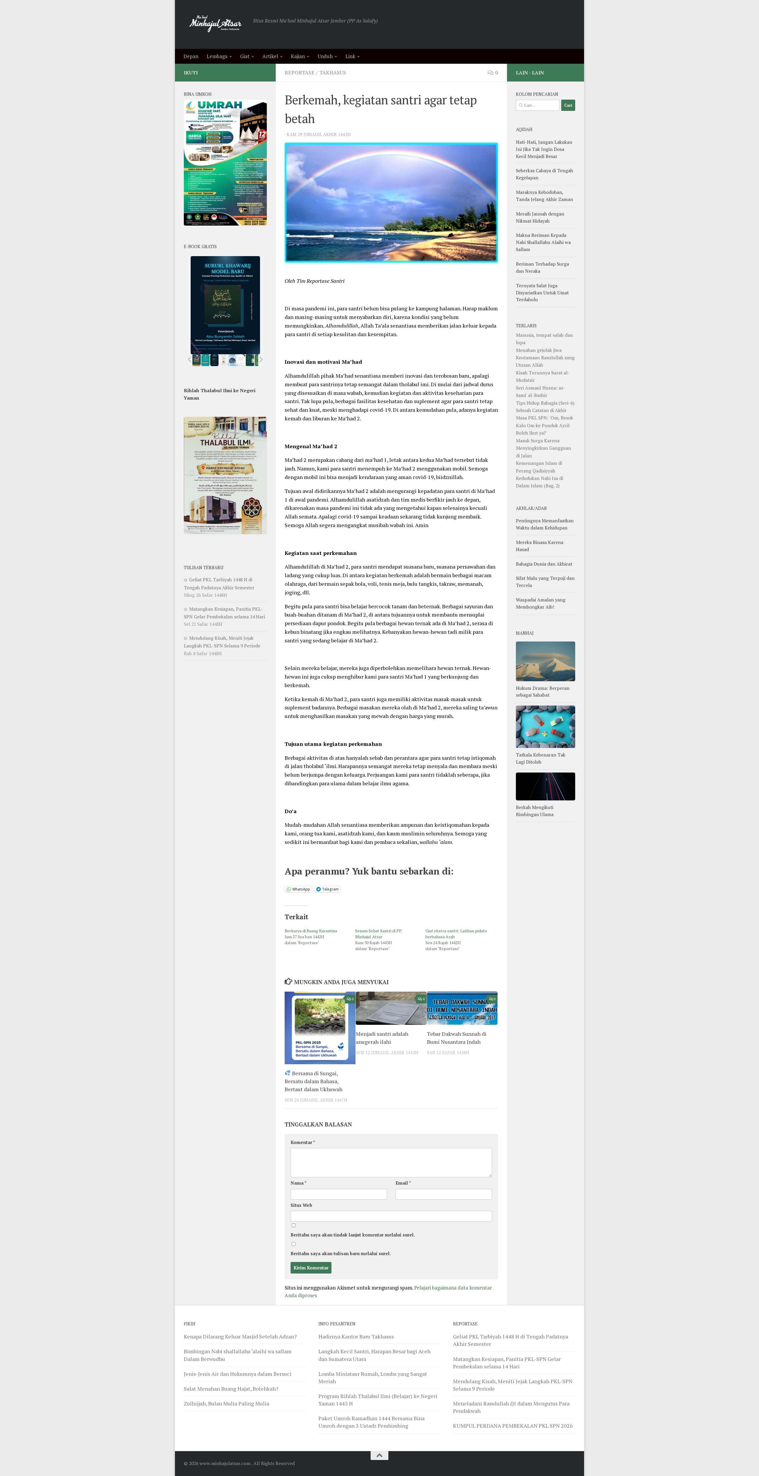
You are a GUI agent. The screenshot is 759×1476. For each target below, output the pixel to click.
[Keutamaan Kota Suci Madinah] (232, 360)
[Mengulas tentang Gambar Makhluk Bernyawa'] (241, 360)
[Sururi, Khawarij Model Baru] (214, 360)
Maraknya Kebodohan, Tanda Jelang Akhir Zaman (544, 195)
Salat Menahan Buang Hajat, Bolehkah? (231, 1388)
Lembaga (217, 56)
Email (403, 1183)
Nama (299, 1183)
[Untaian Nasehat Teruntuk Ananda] (223, 360)
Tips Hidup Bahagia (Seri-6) (545, 403)
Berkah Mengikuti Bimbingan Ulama (535, 811)
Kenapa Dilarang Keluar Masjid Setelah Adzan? (240, 1336)
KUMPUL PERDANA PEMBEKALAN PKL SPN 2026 (513, 1425)
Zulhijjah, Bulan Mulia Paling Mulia (226, 1403)
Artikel (270, 56)
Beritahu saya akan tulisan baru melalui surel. (341, 1253)
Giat (245, 56)
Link (350, 56)
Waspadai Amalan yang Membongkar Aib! (540, 603)
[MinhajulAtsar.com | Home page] (215, 24)
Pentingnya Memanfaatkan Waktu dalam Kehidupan (545, 524)
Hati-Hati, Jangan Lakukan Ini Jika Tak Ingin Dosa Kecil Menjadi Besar (544, 149)
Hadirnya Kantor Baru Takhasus (356, 1336)
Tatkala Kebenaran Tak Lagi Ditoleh (540, 758)
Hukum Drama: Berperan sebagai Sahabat (543, 691)
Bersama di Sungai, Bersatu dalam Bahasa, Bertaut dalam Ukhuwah (313, 1081)
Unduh (325, 56)
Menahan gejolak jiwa (539, 350)
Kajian (298, 56)
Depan (191, 56)
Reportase (300, 72)
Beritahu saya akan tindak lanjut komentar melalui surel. (353, 1235)
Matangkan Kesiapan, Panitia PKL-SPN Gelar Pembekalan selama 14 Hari (507, 1362)
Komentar (303, 1142)
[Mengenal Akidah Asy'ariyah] (250, 360)
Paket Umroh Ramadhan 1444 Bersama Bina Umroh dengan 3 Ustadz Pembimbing (371, 1422)
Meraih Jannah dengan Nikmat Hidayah (540, 217)
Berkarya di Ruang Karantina (311, 931)
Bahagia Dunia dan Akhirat (544, 564)
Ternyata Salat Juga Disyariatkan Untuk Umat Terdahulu (542, 292)
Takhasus (332, 72)
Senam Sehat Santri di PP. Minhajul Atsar (378, 933)
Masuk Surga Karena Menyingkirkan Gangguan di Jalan (543, 448)
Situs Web (301, 1205)
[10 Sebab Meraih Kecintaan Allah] (205, 360)
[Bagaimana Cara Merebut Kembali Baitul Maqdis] (196, 360)
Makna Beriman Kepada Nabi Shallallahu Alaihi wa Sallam (543, 242)
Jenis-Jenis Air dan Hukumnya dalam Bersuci (237, 1373)
